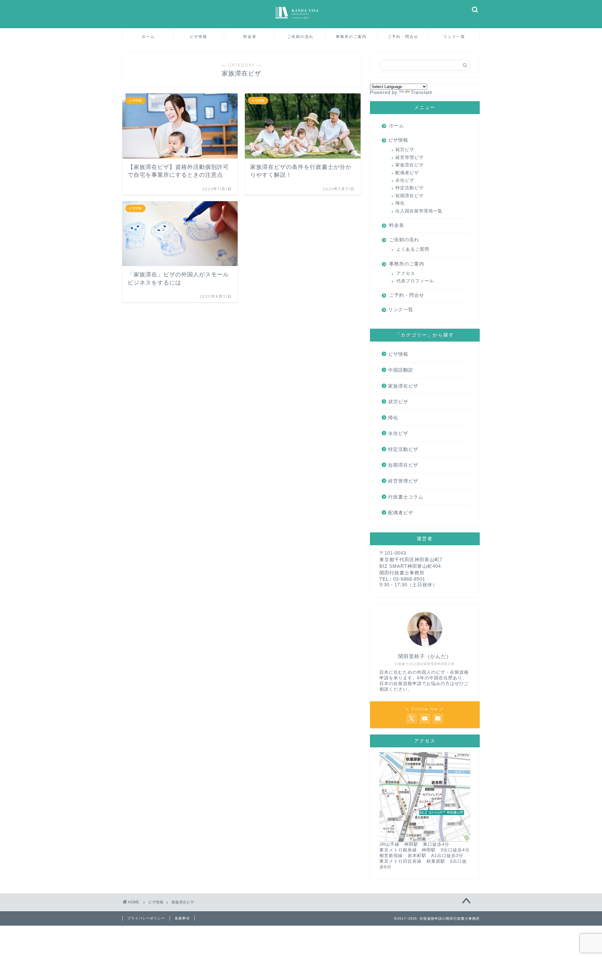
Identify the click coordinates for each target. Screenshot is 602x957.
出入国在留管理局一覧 (418, 211)
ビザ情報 (198, 36)
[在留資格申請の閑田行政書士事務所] (301, 24)
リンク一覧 (454, 36)
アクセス (405, 273)
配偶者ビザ (407, 172)
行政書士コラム (405, 496)
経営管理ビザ (409, 157)
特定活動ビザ (409, 188)
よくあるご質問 (412, 249)
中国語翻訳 (400, 370)
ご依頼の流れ (300, 36)
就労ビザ (404, 149)
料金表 (249, 36)
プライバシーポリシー (146, 918)
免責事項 (182, 918)
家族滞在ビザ (409, 165)
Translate (421, 92)
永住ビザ (404, 180)
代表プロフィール (415, 281)
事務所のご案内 (351, 36)
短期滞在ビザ (409, 195)
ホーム (148, 36)
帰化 (400, 203)
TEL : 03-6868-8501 (402, 579)
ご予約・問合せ (403, 36)
